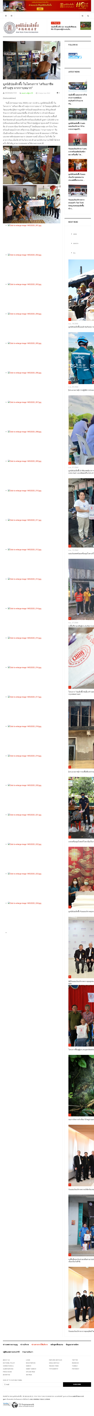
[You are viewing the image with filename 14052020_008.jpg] (34, 445)
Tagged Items (54, 1366)
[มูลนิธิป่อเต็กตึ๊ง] (21, 28)
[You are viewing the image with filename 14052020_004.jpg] (34, 327)
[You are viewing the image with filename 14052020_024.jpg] (34, 916)
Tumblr (74, 1366)
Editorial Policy (9, 1363)
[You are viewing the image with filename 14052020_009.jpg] (34, 474)
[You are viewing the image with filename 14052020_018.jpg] (34, 740)
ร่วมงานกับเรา (27, 1352)
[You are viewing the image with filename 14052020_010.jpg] (34, 504)
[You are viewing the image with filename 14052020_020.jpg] (34, 798)
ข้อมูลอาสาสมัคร (72, 1344)
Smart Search (31, 1369)
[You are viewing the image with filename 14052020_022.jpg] (34, 857)
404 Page (29, 1375)
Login (28, 1360)
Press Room (7, 1372)
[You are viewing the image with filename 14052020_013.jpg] (34, 592)
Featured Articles (55, 1360)
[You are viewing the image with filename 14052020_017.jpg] (34, 710)
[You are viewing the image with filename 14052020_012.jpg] (34, 563)
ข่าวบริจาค (24, 1344)
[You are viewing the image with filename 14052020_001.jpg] (34, 239)
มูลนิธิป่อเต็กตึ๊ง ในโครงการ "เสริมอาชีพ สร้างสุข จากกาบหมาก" (28, 86)
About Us (6, 1360)
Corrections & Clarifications (8, 1367)
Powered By (23, 1405)
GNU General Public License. (40, 1399)
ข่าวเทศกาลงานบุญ (10, 1344)
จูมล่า (4, 1399)
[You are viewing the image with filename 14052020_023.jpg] (34, 887)
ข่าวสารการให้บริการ (40, 1344)
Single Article (54, 1363)
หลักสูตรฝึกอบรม (57, 1344)
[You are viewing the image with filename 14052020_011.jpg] (34, 533)
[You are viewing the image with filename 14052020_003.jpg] (34, 297)
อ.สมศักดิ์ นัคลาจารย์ (77, 1396)
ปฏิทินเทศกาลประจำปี (11, 1352)
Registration (30, 1363)
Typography (53, 1369)
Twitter (75, 1360)
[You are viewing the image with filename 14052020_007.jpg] (34, 415)
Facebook (75, 1363)
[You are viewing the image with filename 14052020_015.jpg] (34, 651)
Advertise (6, 1375)
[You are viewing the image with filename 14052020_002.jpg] (34, 268)
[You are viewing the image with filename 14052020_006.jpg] (34, 386)
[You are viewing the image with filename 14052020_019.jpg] (34, 769)
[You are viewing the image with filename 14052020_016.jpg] (34, 681)
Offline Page (30, 1372)
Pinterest (75, 1369)
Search (28, 1366)
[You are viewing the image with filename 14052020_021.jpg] (34, 828)
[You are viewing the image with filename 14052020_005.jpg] (34, 356)
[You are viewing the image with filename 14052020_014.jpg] (34, 622)
